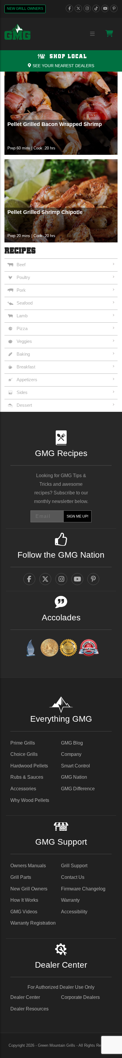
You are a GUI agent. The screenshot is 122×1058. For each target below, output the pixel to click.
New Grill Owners (25, 9)
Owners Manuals (28, 865)
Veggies (24, 341)
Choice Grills (24, 754)
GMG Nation (74, 777)
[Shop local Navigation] (61, 61)
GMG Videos (23, 911)
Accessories (23, 788)
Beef (21, 264)
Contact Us (72, 877)
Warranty (70, 900)
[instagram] (87, 8)
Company (71, 754)
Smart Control (75, 765)
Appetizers (27, 379)
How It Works (24, 900)
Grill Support (74, 865)
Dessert (24, 405)
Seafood (25, 302)
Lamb (22, 315)
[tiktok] (96, 8)
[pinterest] (114, 8)
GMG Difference (78, 788)
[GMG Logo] (17, 32)
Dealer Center (25, 997)
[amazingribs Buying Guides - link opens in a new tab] (30, 649)
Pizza (22, 328)
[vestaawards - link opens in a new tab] (49, 649)
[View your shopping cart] (109, 33)
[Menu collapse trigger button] (92, 34)
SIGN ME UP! (77, 516)
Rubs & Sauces (26, 777)
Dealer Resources (29, 1008)
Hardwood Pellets (29, 765)
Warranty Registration (33, 922)
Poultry (23, 277)
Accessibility (74, 911)
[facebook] (69, 8)
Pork (21, 290)
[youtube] (105, 8)
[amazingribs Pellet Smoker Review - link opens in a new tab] (68, 649)
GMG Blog (72, 742)
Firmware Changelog (83, 888)
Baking (23, 354)
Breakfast (26, 366)
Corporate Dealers (80, 997)
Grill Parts (20, 877)
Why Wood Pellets (29, 800)
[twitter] (78, 8)
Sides (22, 392)
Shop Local (67, 56)
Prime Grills (22, 742)
